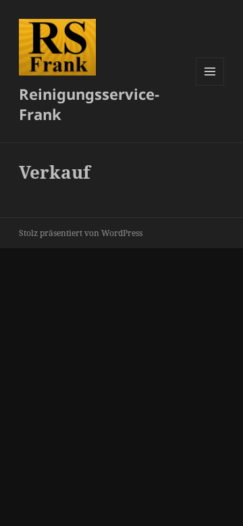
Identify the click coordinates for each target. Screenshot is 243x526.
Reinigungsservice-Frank (89, 104)
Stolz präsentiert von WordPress (80, 233)
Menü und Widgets (210, 85)
